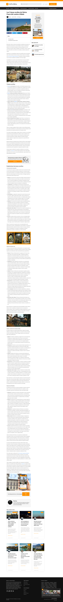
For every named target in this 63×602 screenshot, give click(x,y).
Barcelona (51, 582)
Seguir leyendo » (10, 535)
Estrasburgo (43, 586)
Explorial (12, 150)
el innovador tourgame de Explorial (13, 56)
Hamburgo (43, 587)
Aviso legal (45, 599)
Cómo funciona (26, 583)
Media (24, 590)
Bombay (46, 583)
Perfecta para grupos (27, 584)
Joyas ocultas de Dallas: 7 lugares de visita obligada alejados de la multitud (12, 524)
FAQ (24, 585)
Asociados (25, 589)
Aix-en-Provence (47, 582)
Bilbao (42, 583)
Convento (9, 86)
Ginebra (51, 586)
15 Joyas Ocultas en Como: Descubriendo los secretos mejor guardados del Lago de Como (38, 556)
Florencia (47, 586)
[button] (9, 33)
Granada (55, 586)
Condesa (15, 101)
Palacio (8, 93)
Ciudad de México (54, 583)
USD (46, 4)
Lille (55, 587)
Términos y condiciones (50, 599)
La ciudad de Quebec (48, 587)
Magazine (25, 594)
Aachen (43, 582)
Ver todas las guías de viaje (39, 54)
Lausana (53, 587)
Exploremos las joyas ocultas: (13, 40)
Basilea (55, 582)
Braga (49, 583)
